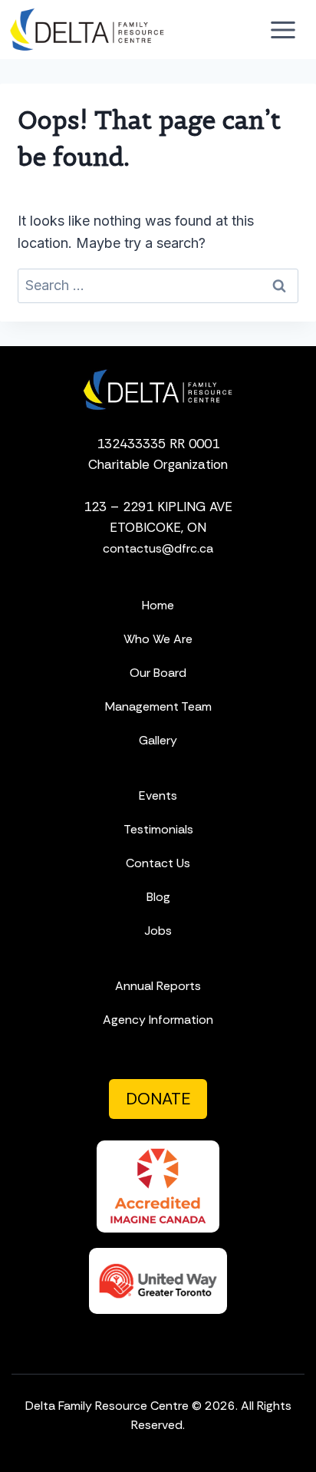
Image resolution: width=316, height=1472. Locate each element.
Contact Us (158, 863)
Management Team (158, 706)
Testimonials (158, 829)
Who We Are (158, 639)
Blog (158, 897)
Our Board (158, 673)
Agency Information (158, 1020)
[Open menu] (282, 29)
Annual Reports (158, 986)
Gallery (158, 740)
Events (158, 795)
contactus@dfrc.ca (158, 548)
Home (158, 605)
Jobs (158, 930)
